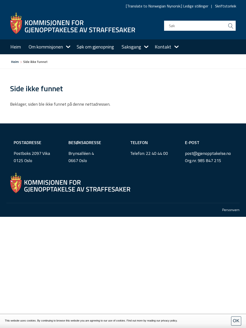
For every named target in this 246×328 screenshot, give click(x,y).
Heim (15, 46)
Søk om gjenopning (95, 46)
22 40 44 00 (157, 153)
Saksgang (131, 46)
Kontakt (163, 46)
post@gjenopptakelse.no (208, 153)
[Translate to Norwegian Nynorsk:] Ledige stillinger (167, 6)
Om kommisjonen (46, 46)
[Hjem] (72, 23)
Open (68, 46)
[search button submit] (230, 25)
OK (236, 320)
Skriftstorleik (225, 6)
